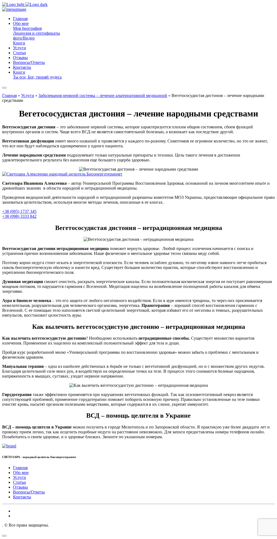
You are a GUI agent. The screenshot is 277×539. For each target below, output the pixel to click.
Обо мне (21, 472)
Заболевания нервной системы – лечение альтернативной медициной (102, 95)
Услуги (27, 95)
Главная (9, 95)
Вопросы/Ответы (29, 492)
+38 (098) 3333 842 (19, 216)
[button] (21, 23)
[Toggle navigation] (4, 88)
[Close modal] (4, 536)
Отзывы (20, 487)
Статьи (19, 482)
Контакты (22, 497)
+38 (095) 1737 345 (19, 211)
